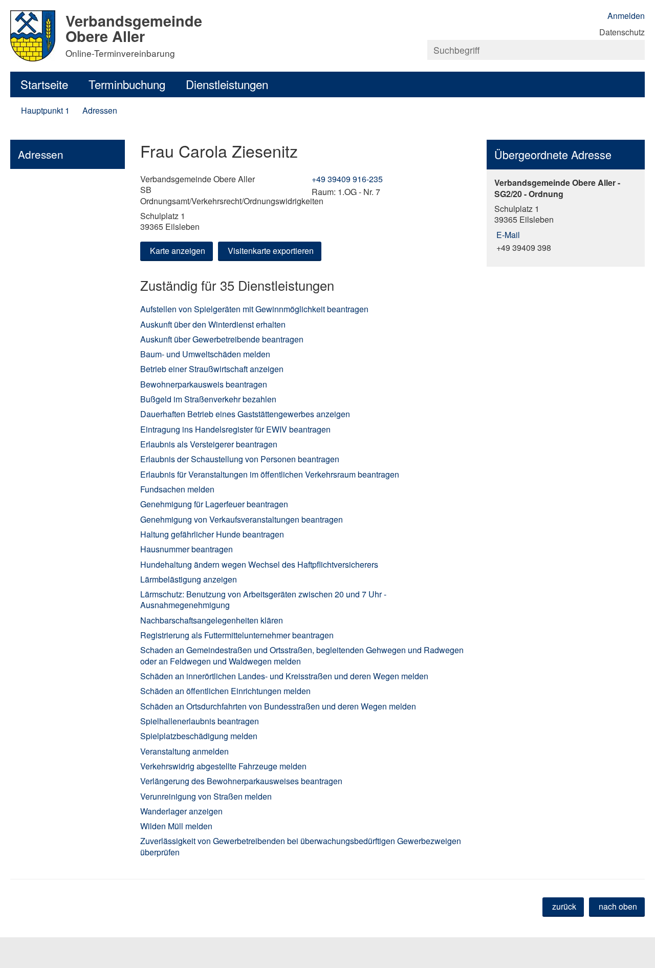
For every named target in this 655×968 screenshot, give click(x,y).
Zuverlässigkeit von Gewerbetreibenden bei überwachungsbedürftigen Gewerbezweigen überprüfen (300, 846)
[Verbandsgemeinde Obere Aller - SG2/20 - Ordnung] (565, 215)
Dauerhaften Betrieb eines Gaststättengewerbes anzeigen (245, 414)
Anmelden (626, 15)
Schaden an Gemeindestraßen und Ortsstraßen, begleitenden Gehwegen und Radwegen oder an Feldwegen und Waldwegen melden (302, 655)
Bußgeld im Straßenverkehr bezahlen (208, 399)
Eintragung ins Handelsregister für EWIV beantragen (235, 429)
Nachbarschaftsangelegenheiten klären (211, 620)
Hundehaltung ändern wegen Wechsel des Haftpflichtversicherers (259, 564)
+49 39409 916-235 (346, 179)
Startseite (44, 84)
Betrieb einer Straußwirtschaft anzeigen (211, 369)
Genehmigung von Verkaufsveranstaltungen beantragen (241, 519)
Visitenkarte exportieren (271, 250)
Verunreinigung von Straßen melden (206, 796)
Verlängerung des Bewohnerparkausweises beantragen (241, 781)
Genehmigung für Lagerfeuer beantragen (214, 504)
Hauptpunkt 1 (45, 110)
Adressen (99, 110)
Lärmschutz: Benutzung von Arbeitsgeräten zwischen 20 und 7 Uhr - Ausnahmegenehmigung (263, 599)
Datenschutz (622, 32)
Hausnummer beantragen (186, 549)
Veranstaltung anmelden (184, 751)
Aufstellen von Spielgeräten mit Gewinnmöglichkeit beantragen (254, 309)
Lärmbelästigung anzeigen (188, 579)
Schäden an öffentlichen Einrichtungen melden (225, 691)
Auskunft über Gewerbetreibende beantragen (221, 339)
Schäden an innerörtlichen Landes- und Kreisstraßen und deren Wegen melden (284, 676)
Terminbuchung (127, 84)
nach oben (618, 906)
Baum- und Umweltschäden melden (205, 354)
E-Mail (507, 235)
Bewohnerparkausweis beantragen (203, 384)
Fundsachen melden (177, 489)
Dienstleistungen (227, 84)
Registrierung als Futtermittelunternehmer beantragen (237, 635)
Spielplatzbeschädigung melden (198, 736)
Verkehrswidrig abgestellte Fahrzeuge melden (223, 766)
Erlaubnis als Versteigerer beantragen (208, 444)
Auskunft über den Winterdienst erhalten (213, 324)
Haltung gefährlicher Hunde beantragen (212, 534)
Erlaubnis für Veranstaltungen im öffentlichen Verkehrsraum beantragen (269, 474)
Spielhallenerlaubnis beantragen (199, 721)
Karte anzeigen (177, 250)
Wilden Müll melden (176, 826)
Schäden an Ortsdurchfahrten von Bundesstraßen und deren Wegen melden (278, 706)
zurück (564, 906)
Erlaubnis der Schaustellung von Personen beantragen (239, 459)
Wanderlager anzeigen (181, 811)
